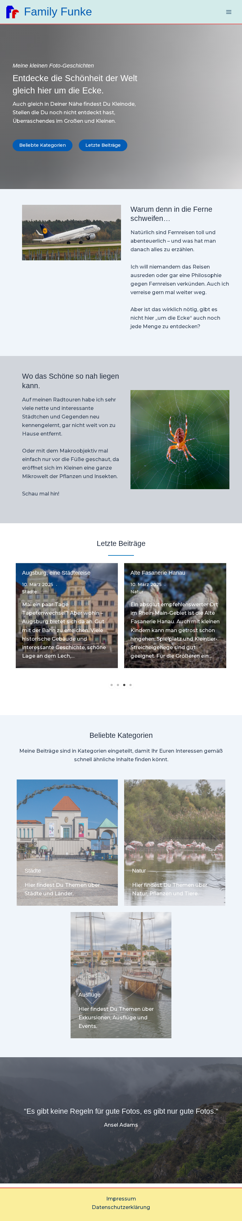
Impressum (121, 1198)
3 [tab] (124, 685)
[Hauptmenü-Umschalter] (229, 12)
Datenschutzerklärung (121, 1207)
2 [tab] (118, 685)
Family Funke (58, 11)
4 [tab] (130, 685)
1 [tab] (111, 685)
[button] (42, 145)
